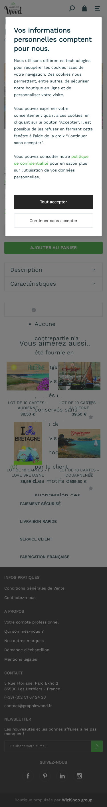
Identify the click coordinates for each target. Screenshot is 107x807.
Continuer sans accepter (54, 221)
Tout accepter (53, 202)
